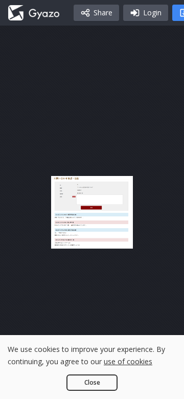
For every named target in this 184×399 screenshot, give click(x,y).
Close (92, 382)
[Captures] (33, 13)
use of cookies (128, 361)
